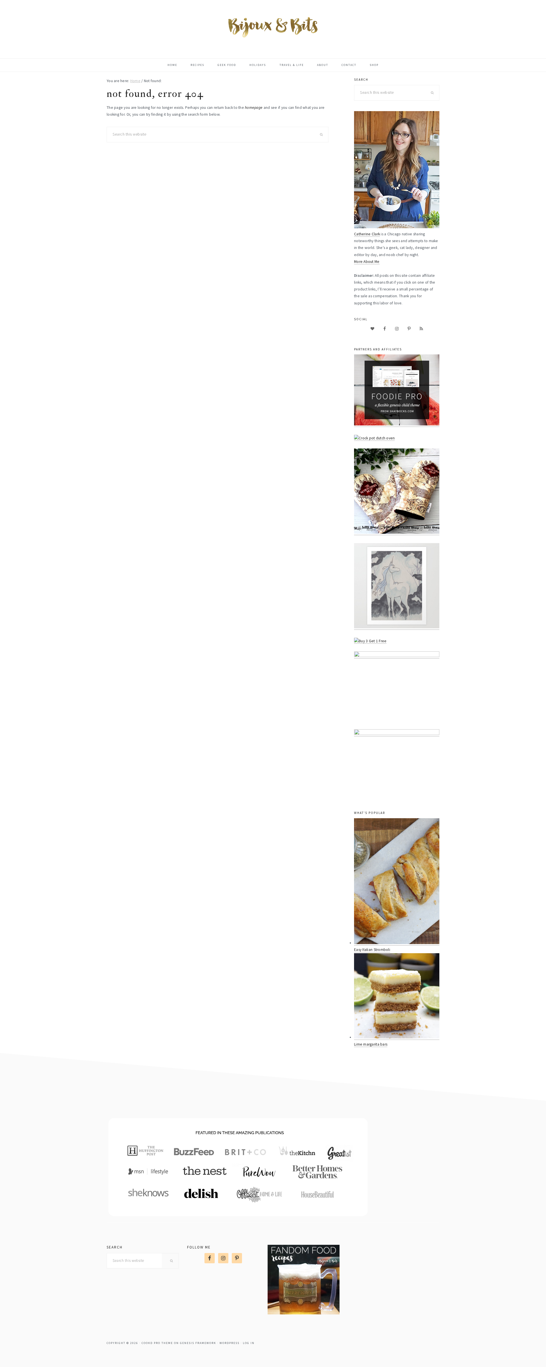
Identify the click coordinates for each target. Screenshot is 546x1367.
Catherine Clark (367, 234)
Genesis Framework (198, 1343)
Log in (249, 1343)
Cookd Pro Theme (157, 1343)
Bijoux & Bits (273, 26)
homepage (253, 107)
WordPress (229, 1343)
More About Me (367, 261)
